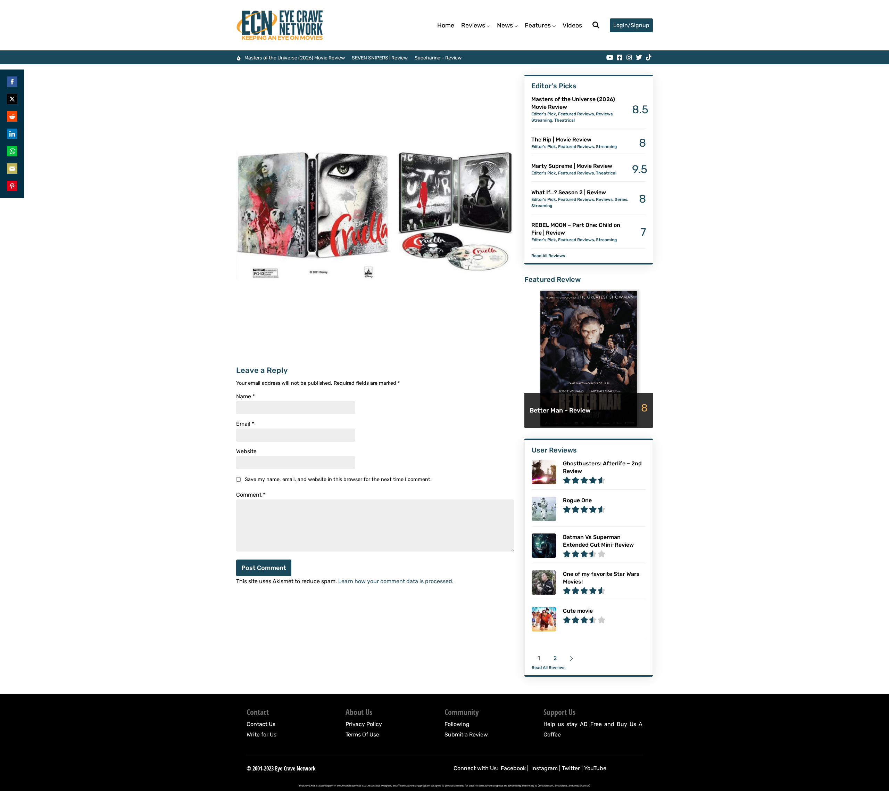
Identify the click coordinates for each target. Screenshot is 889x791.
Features (538, 25)
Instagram (544, 768)
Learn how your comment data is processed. (396, 581)
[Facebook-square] (619, 57)
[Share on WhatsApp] (12, 151)
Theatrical (564, 120)
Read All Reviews (548, 255)
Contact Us (261, 724)
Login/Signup (631, 25)
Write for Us (261, 734)
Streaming (541, 120)
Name (245, 396)
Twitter (571, 768)
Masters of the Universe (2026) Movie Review (294, 58)
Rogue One (577, 500)
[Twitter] (639, 57)
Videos (572, 25)
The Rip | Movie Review (561, 139)
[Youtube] (610, 57)
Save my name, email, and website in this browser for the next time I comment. (338, 479)
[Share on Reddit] (12, 116)
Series (621, 199)
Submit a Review (466, 734)
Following (457, 724)
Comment (250, 495)
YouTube (595, 768)
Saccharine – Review (438, 58)
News (505, 25)
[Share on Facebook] (12, 81)
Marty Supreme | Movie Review (571, 166)
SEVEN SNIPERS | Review (380, 58)
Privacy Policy (364, 724)
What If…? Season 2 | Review (568, 192)
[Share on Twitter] (12, 99)
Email (245, 424)
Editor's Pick (543, 114)
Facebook (513, 768)
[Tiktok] (649, 57)
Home (445, 25)
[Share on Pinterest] (12, 186)
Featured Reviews (576, 114)
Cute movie (578, 610)
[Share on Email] (12, 168)
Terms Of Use (362, 734)
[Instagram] (629, 57)
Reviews (473, 25)
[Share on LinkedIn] (12, 134)
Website (246, 451)
